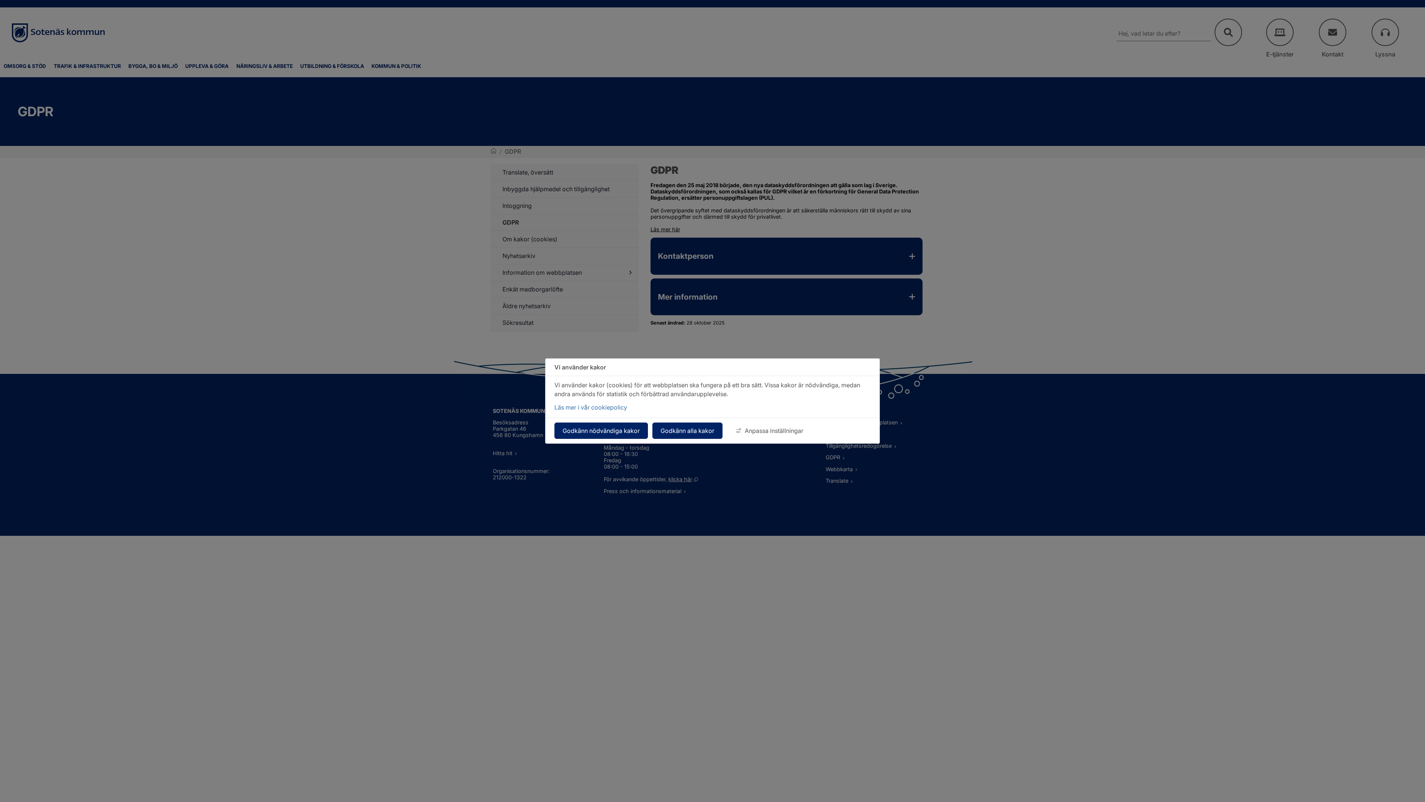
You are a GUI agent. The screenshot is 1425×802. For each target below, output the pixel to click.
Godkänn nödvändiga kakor (601, 430)
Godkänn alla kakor (687, 430)
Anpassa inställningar (774, 430)
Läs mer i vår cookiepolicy (590, 407)
